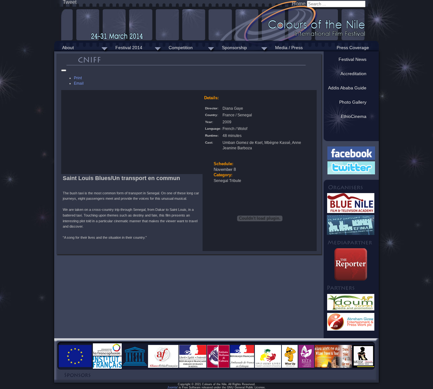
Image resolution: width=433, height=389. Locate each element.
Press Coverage (353, 47)
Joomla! (172, 387)
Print (78, 78)
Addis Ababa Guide (347, 87)
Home (299, 3)
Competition (181, 47)
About (68, 47)
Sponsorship (234, 47)
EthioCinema (353, 116)
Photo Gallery (352, 102)
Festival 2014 (128, 47)
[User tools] (63, 70)
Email (79, 83)
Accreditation (353, 73)
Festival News (352, 59)
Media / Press (289, 47)
